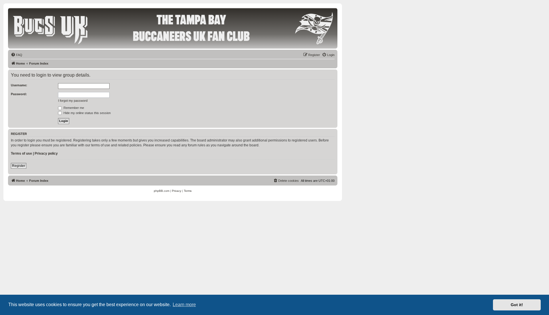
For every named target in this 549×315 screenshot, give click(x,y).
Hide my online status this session (87, 113)
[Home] (172, 28)
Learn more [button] (184, 304)
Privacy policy (46, 153)
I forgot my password (72, 100)
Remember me (73, 107)
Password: (19, 94)
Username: (19, 85)
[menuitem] (16, 54)
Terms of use (21, 153)
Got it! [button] (517, 304)
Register (18, 166)
